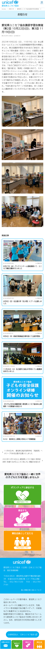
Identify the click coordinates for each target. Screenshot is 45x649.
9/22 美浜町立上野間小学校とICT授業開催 (19, 439)
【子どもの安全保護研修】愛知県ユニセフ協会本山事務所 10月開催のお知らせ (22, 405)
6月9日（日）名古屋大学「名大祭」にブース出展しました (22, 302)
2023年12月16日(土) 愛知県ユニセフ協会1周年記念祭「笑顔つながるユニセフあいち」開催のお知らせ (22, 460)
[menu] (42, 2)
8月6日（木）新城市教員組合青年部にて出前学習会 (21, 336)
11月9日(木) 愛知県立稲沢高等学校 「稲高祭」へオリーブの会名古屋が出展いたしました (23, 451)
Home (4, 9)
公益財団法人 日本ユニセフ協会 (21, 634)
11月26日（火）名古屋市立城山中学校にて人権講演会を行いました (22, 370)
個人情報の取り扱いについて (31, 590)
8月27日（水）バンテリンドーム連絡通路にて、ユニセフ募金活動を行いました (22, 267)
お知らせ (12, 9)
